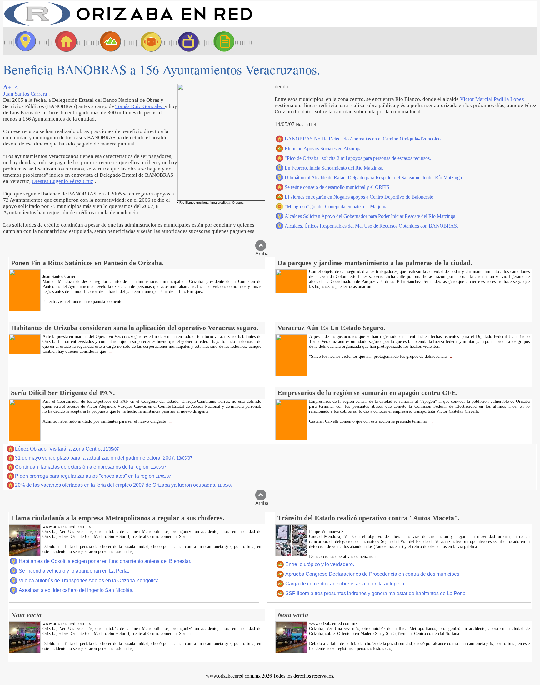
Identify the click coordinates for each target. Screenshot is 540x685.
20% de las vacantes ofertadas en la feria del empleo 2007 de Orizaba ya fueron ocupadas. (124, 485)
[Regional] (104, 41)
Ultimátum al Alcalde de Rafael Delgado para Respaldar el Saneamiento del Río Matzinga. (374, 177)
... (128, 301)
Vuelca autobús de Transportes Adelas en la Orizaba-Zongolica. (89, 580)
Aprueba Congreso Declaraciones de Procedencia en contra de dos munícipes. (373, 574)
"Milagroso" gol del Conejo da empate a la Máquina (336, 206)
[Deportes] (145, 41)
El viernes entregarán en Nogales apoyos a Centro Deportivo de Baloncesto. (360, 197)
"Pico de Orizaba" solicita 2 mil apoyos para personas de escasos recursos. (358, 158)
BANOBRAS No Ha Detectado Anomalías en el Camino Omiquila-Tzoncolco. (363, 138)
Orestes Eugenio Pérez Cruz (62, 181)
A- (17, 88)
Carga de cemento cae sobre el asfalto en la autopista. (345, 583)
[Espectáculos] (186, 41)
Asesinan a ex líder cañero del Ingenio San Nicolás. (76, 590)
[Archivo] (229, 41)
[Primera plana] (23, 41)
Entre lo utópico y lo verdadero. (319, 564)
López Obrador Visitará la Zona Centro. (67, 448)
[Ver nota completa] (25, 309)
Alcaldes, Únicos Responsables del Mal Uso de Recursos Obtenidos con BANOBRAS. (371, 226)
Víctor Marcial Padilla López (492, 99)
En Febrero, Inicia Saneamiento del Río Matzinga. (334, 167)
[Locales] (64, 41)
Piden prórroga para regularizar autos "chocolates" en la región (93, 476)
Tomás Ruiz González (140, 106)
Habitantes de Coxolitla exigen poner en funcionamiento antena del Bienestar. (105, 561)
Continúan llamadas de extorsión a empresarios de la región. (90, 467)
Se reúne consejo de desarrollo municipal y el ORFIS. (338, 187)
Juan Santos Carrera (25, 94)
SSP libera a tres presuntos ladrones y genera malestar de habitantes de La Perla (375, 593)
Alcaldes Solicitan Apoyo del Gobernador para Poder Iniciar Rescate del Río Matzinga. (371, 216)
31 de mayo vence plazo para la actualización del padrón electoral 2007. (103, 458)
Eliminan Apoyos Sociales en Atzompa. (324, 148)
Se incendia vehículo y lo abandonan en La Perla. (74, 571)
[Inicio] (128, 25)
